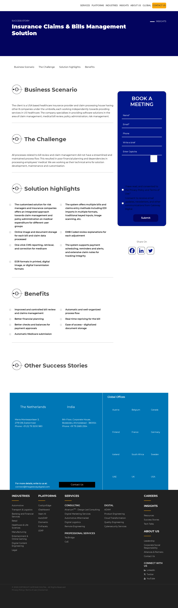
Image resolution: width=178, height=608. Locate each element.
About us (135, 5)
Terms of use (31, 590)
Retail (14, 521)
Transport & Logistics (22, 509)
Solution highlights (70, 67)
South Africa (138, 454)
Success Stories (151, 519)
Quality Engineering (114, 522)
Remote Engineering (75, 526)
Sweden (155, 454)
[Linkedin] (141, 250)
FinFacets (43, 526)
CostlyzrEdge (44, 505)
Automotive (18, 505)
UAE (114, 476)
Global (147, 5)
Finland (116, 432)
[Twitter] (150, 250)
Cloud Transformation (115, 518)
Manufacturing (19, 532)
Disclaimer (43, 590)
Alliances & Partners (153, 552)
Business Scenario (24, 67)
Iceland (115, 454)
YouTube (149, 578)
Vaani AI (42, 514)
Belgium (136, 410)
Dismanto (43, 522)
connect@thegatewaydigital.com (32, 486)
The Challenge (47, 67)
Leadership (149, 541)
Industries (112, 5)
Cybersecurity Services (115, 526)
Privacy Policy (137, 190)
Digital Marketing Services (78, 514)
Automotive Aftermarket (77, 518)
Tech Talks (149, 524)
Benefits (90, 67)
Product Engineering (114, 514)
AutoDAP (42, 518)
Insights (124, 5)
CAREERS (151, 496)
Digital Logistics (73, 522)
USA (153, 476)
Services (85, 5)
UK (133, 476)
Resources (149, 515)
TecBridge (70, 537)
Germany (155, 432)
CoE (67, 541)
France (135, 432)
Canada (154, 410)
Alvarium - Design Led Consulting (82, 509)
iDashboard (44, 509)
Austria (115, 410)
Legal (14, 550)
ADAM (107, 509)
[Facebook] (132, 250)
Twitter (149, 574)
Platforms (98, 5)
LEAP (40, 530)
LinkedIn (149, 570)
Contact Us (159, 5)
